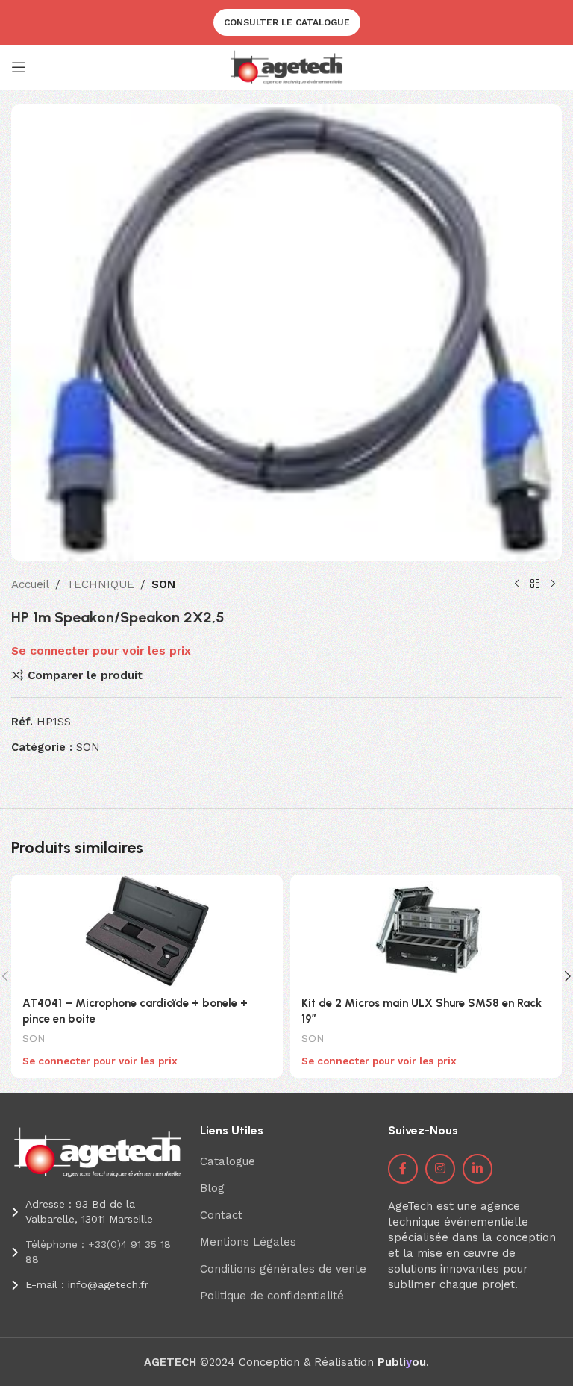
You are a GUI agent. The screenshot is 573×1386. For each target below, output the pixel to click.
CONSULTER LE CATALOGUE (287, 22)
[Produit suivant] (553, 584)
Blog (212, 1188)
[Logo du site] (287, 66)
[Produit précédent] (517, 584)
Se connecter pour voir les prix (101, 650)
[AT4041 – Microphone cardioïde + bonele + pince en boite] (147, 931)
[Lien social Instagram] (440, 1169)
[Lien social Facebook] (403, 1169)
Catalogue (227, 1161)
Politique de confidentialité (272, 1295)
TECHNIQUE (100, 584)
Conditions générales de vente (283, 1269)
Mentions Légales (248, 1242)
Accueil (30, 584)
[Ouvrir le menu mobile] (19, 67)
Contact (221, 1215)
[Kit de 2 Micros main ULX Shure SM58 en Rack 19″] (426, 931)
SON (163, 584)
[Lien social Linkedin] (477, 1169)
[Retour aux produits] (535, 584)
